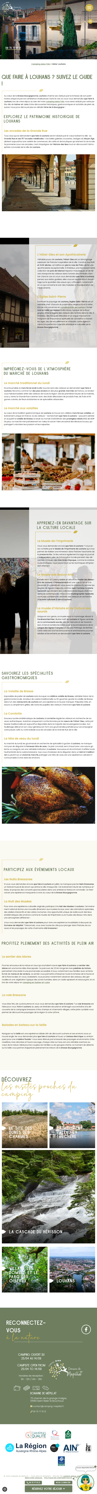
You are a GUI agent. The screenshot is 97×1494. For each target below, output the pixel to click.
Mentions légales (34, 1478)
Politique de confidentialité (58, 1478)
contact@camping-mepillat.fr (48, 1406)
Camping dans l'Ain (40, 64)
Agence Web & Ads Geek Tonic (77, 1476)
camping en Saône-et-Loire (36, 982)
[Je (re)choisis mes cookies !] (4, 1489)
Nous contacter (63, 1483)
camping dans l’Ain (55, 101)
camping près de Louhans (73, 307)
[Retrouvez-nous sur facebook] (86, 1329)
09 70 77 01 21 (39, 1411)
